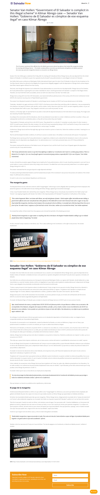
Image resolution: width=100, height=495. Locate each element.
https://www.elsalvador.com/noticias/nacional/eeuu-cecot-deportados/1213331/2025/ (36, 261)
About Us (84, 3)
